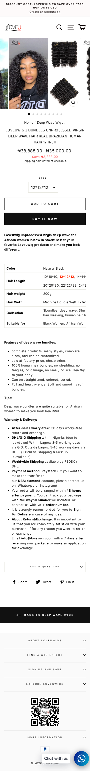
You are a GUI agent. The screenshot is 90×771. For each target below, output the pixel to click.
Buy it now (45, 219)
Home (28, 122)
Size (43, 177)
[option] (45, 8)
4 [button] (41, 114)
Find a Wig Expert (45, 655)
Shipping (29, 161)
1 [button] (29, 114)
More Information (45, 737)
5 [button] (45, 114)
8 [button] (57, 114)
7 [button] (53, 114)
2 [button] (33, 114)
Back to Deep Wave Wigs (48, 614)
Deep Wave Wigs (50, 122)
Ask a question (45, 566)
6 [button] (49, 114)
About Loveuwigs (45, 640)
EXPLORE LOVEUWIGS (45, 684)
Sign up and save (45, 669)
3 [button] (37, 114)
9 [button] (61, 114)
